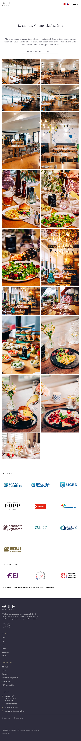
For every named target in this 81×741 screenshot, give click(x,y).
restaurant (5, 652)
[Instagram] (9, 625)
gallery (4, 648)
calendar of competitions (10, 678)
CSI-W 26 (5, 667)
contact (4, 656)
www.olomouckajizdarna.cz (39, 51)
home (3, 638)
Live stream (7, 681)
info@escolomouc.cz (11, 707)
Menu (75, 4)
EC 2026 (4, 674)
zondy (8, 733)
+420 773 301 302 (11, 704)
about (3, 641)
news (3, 645)
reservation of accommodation (15, 711)
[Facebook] (4, 625)
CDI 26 (4, 670)
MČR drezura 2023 (8, 685)
